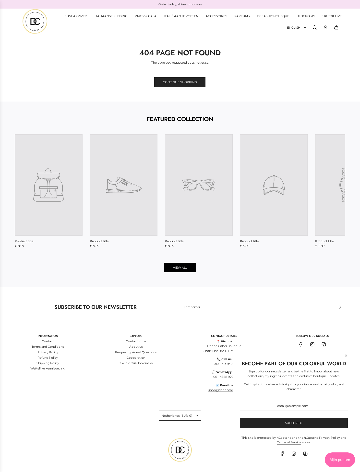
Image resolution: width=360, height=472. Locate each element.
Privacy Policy (329, 437)
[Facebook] (300, 344)
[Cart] (336, 27)
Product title (24, 241)
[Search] (314, 27)
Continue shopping (180, 82)
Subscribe (294, 423)
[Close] (346, 355)
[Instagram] (312, 344)
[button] (23, 191)
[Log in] (325, 27)
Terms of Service (289, 442)
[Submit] (340, 307)
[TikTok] (323, 344)
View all (180, 267)
